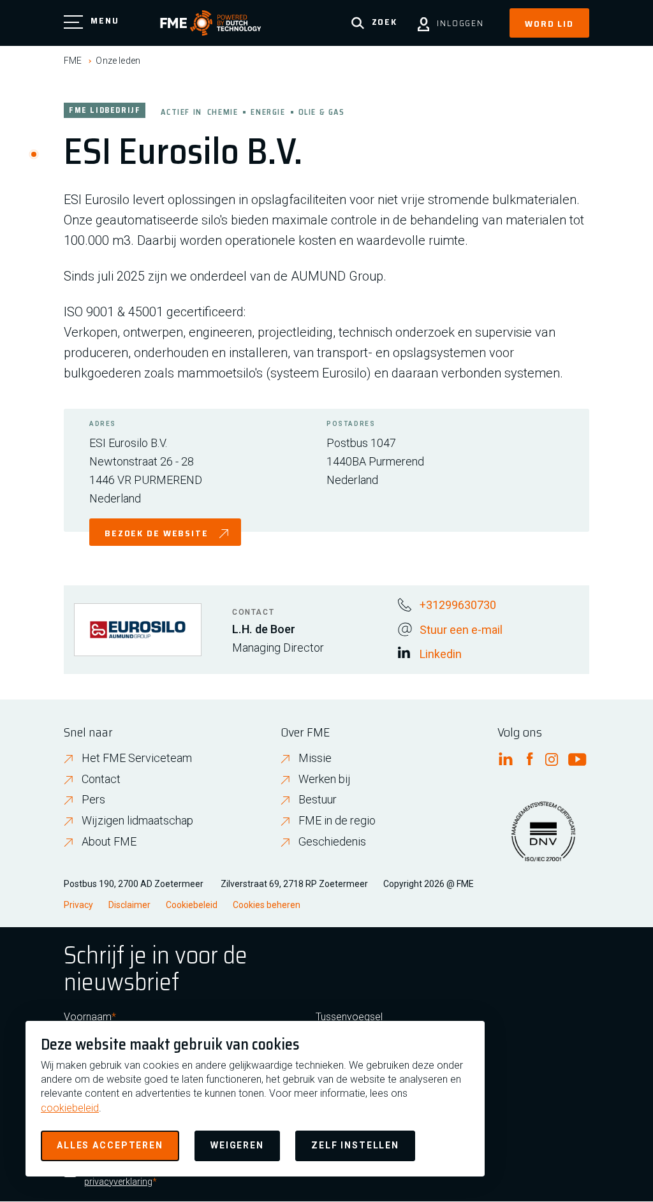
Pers (93, 799)
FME (73, 60)
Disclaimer (129, 905)
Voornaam (88, 1017)
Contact (101, 779)
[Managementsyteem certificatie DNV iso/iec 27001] (543, 839)
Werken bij (324, 779)
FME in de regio (337, 820)
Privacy (78, 905)
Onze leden (118, 60)
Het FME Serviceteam (137, 758)
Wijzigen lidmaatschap (137, 820)
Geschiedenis (332, 841)
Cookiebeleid (191, 905)
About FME (109, 841)
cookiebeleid (70, 1108)
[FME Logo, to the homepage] (210, 23)
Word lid (549, 24)
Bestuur (317, 799)
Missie (315, 758)
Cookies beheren (266, 905)
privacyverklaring (118, 1181)
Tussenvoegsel (349, 1017)
